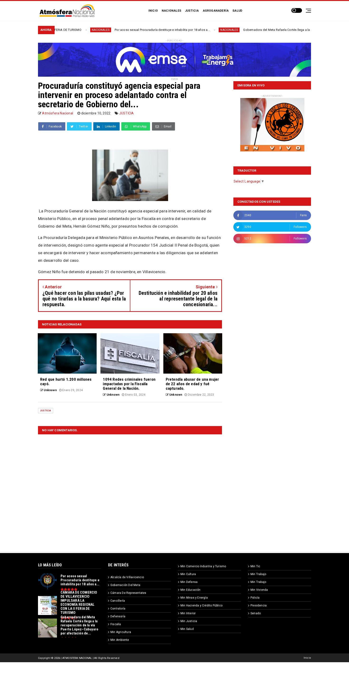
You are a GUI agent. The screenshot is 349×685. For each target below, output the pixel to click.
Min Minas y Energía (194, 597)
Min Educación (190, 589)
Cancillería (117, 600)
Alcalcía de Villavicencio (127, 577)
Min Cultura (188, 574)
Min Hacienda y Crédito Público (201, 605)
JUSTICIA (192, 10)
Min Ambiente (119, 640)
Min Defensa (189, 582)
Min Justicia (188, 621)
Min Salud (187, 629)
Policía (254, 597)
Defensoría (117, 616)
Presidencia (258, 605)
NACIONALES (171, 10)
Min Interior (188, 613)
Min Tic (255, 566)
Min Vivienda (259, 589)
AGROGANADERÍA (216, 10)
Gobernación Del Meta (125, 585)
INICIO (153, 10)
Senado (255, 613)
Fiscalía (115, 624)
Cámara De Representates (128, 593)
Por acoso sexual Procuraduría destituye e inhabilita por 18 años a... (135, 30)
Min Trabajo (258, 574)
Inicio (307, 658)
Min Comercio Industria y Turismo (203, 566)
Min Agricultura (120, 632)
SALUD (237, 10)
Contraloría (117, 608)
